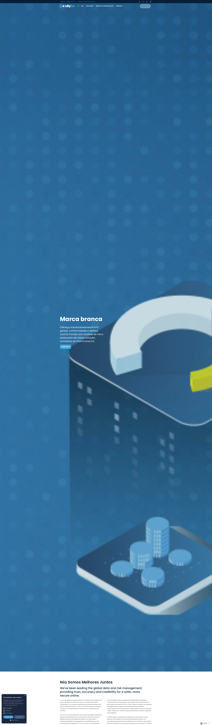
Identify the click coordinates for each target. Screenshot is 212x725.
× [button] (25, 695)
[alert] (14, 708)
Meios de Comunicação (105, 6)
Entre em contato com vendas (86, 1)
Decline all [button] (19, 717)
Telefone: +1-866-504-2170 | (68, 1)
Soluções (89, 6)
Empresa (119, 6)
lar (82, 6)
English (205, 723)
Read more (14, 705)
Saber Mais (66, 347)
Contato (145, 6)
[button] (14, 720)
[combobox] (204, 723)
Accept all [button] (8, 717)
